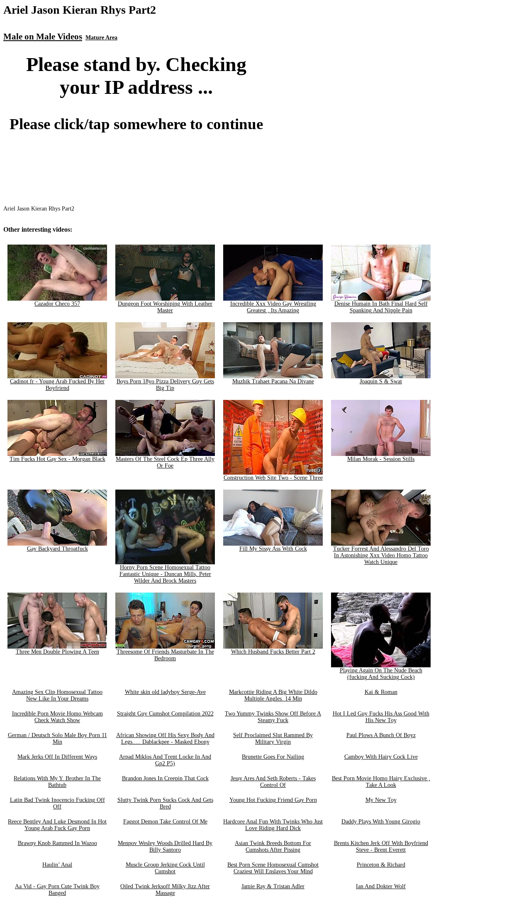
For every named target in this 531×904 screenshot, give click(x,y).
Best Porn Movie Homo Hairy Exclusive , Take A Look (381, 781)
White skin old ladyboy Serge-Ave (165, 692)
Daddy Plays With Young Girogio (380, 821)
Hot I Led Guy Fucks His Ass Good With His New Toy (381, 716)
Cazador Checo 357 (57, 304)
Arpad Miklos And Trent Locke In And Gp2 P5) (165, 760)
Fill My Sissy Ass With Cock (273, 549)
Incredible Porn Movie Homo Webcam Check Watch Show (57, 716)
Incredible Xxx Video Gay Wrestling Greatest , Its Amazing (273, 307)
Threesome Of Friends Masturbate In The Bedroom (165, 655)
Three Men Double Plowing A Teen (57, 652)
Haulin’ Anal (57, 865)
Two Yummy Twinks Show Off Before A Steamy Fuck (273, 716)
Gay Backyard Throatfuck (57, 549)
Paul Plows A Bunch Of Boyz (381, 735)
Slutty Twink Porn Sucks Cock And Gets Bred (165, 803)
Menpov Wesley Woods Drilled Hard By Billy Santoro (165, 846)
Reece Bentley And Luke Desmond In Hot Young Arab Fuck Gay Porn (57, 824)
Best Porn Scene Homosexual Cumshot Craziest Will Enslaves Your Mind (273, 868)
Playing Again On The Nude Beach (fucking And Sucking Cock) (381, 673)
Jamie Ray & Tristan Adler (272, 886)
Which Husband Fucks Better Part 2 (273, 652)
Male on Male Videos (42, 37)
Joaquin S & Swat (381, 381)
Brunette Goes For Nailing (273, 757)
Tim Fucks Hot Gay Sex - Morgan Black (57, 459)
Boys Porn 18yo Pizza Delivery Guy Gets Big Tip (165, 384)
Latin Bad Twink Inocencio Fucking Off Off (57, 803)
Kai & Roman (381, 692)
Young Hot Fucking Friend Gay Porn (273, 800)
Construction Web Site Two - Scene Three (273, 478)
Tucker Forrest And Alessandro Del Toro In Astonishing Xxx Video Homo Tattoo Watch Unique (381, 555)
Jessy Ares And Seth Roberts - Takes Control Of (273, 781)
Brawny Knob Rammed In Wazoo (57, 843)
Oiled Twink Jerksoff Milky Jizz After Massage (165, 889)
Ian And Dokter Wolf (381, 886)
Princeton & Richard (381, 865)
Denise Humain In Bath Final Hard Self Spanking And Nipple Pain (381, 307)
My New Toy (381, 800)
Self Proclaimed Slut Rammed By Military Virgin (273, 738)
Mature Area (101, 37)
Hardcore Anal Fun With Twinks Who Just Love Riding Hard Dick (273, 824)
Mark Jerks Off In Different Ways (57, 757)
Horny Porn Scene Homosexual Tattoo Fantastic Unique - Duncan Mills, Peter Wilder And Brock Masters (165, 574)
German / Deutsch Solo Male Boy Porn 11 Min (57, 738)
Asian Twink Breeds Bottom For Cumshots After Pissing (273, 846)
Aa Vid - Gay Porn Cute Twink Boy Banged (57, 889)
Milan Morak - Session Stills (380, 459)
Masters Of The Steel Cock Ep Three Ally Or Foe (165, 462)
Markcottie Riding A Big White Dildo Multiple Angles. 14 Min (273, 695)
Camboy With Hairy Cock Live (381, 757)
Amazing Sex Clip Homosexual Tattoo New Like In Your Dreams (57, 695)
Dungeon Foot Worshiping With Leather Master (165, 307)
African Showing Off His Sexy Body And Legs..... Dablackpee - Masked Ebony (165, 738)
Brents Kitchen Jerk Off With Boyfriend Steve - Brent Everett (381, 846)
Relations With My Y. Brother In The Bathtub (57, 781)
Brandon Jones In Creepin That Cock (165, 778)
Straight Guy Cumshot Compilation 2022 (165, 713)
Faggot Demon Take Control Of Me (165, 821)
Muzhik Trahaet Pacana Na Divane (273, 381)
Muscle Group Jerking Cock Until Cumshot (165, 868)
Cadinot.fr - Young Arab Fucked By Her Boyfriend (57, 384)
